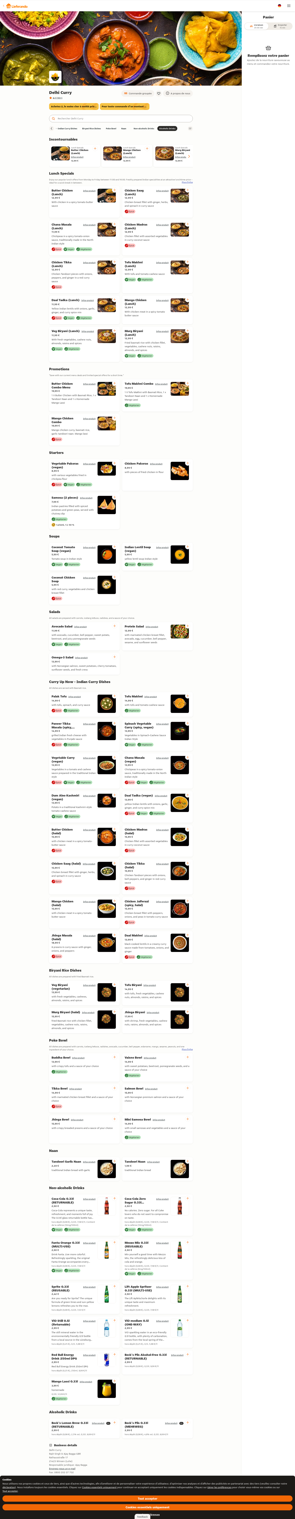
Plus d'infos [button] (187, 182)
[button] (15, 5)
